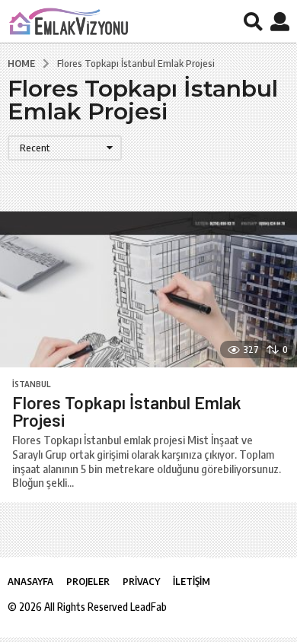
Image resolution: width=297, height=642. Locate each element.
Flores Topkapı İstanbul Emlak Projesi (126, 411)
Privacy (141, 581)
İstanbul (31, 384)
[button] (253, 21)
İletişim (191, 581)
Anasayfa (30, 581)
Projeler (88, 581)
